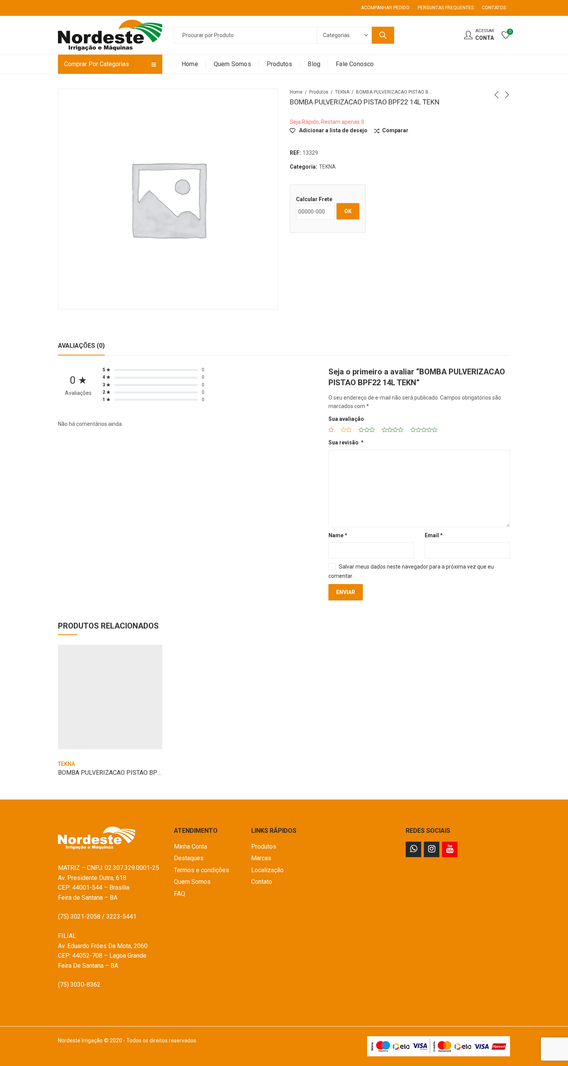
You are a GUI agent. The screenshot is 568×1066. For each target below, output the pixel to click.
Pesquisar (383, 35)
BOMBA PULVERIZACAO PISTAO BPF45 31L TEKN (127, 772)
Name (337, 535)
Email (434, 535)
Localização (267, 870)
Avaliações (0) (81, 345)
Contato (261, 881)
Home (296, 92)
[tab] (81, 346)
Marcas (261, 858)
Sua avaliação (346, 419)
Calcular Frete (314, 199)
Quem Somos (192, 881)
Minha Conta (190, 846)
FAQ (179, 893)
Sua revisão (346, 442)
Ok (348, 211)
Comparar (395, 130)
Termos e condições (201, 870)
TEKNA (342, 92)
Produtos (318, 92)
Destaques (189, 858)
